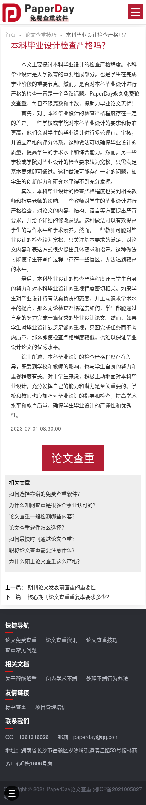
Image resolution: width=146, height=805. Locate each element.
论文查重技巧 (41, 34)
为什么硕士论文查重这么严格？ (45, 561)
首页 (10, 34)
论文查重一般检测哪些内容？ (43, 516)
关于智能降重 (21, 678)
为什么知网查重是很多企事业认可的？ (53, 505)
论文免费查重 (21, 639)
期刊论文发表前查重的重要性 (62, 587)
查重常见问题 (21, 650)
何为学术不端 (61, 678)
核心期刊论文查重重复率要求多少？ (70, 596)
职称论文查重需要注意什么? (42, 550)
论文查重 (73, 457)
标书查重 (15, 707)
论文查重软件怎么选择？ (38, 527)
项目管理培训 (51, 707)
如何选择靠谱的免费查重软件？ (45, 493)
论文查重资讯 (61, 639)
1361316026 (34, 737)
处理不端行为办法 (107, 678)
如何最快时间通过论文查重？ (43, 538)
